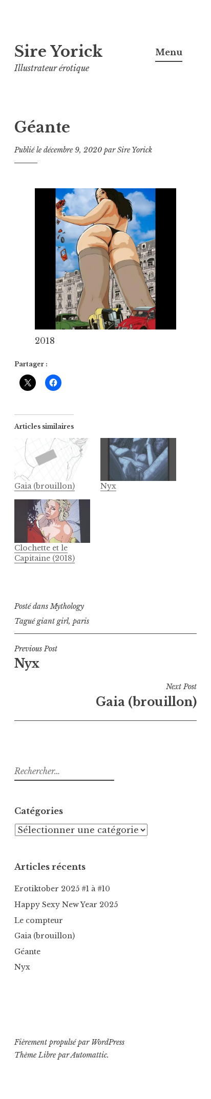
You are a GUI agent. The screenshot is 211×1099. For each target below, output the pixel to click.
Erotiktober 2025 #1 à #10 (62, 888)
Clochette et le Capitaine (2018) (44, 553)
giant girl (53, 621)
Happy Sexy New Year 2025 (66, 904)
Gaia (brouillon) (44, 486)
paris (81, 621)
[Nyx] (138, 459)
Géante (27, 951)
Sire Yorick (58, 51)
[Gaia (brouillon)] (52, 459)
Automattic (89, 1055)
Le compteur (38, 920)
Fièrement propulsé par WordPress (69, 1042)
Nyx (108, 486)
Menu (168, 52)
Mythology (67, 606)
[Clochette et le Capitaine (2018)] (52, 521)
